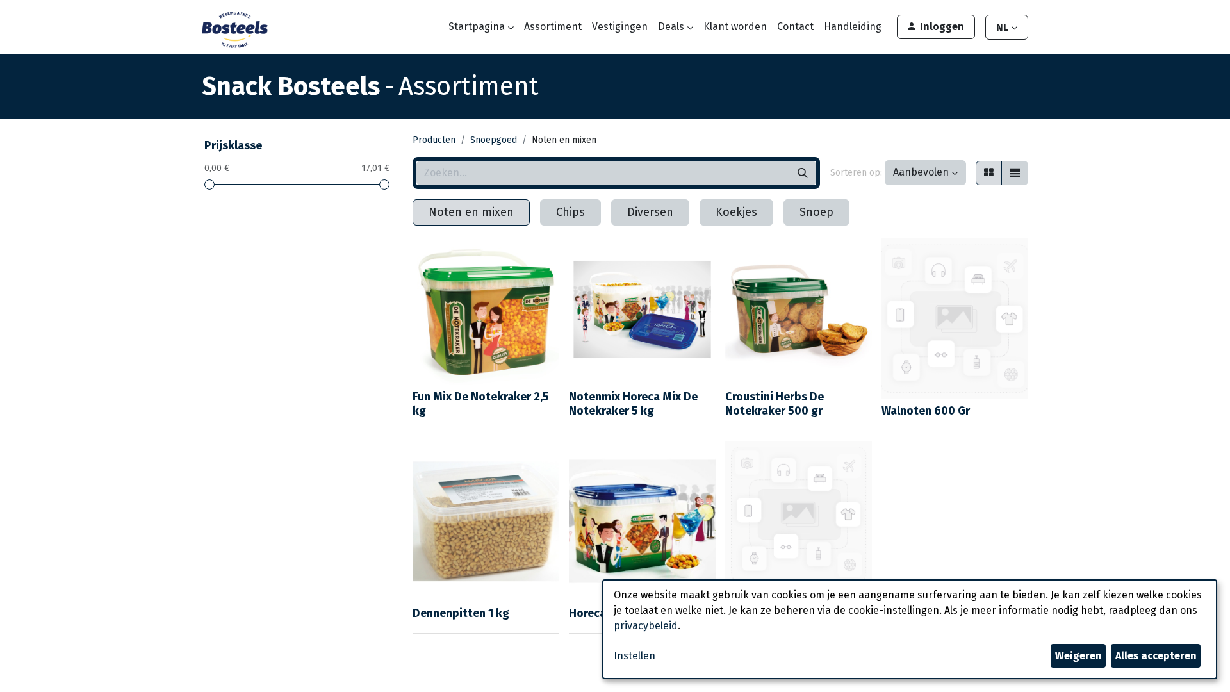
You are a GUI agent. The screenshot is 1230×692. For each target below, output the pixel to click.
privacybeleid (646, 626)
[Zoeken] (802, 173)
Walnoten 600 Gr (926, 411)
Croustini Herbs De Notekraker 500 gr (774, 404)
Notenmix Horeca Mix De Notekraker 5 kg (633, 404)
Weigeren (1078, 656)
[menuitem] (553, 26)
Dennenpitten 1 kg (461, 613)
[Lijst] (1014, 173)
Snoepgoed (493, 140)
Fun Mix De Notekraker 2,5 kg (481, 404)
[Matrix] (989, 173)
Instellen (634, 656)
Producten (434, 140)
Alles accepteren (1156, 656)
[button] (925, 172)
